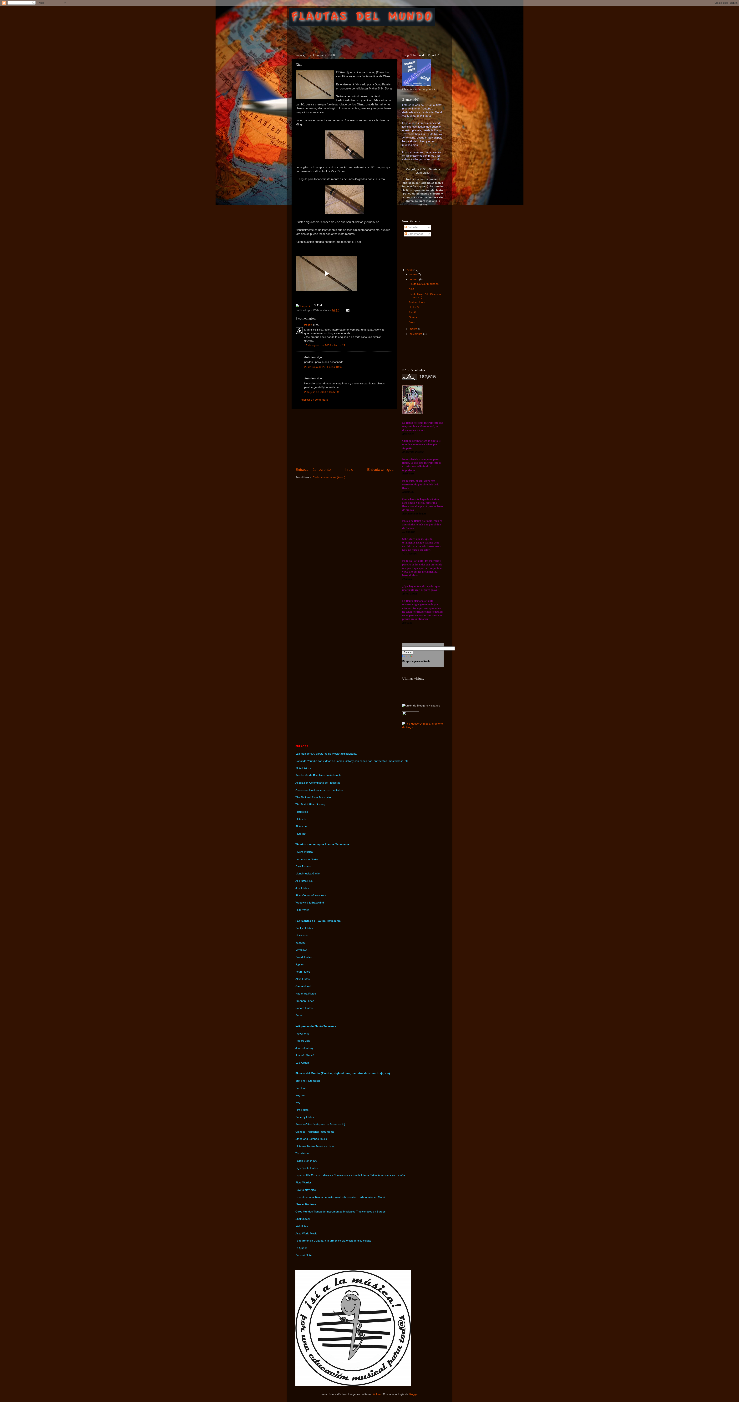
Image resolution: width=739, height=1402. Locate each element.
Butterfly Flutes (304, 1117)
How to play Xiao (305, 1189)
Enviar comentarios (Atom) (329, 477)
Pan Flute (301, 1088)
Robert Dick (302, 1040)
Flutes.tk (300, 819)
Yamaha (300, 942)
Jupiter (299, 964)
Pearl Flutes (302, 971)
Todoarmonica (304, 1240)
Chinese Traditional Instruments (314, 1131)
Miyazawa (301, 950)
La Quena (301, 1248)
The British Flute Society (310, 804)
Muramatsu (302, 935)
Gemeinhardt (303, 986)
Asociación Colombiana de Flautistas (317, 782)
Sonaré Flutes (304, 1008)
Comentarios (415, 233)
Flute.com (301, 826)
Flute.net (300, 833)
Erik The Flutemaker (307, 1080)
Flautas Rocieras (305, 1204)
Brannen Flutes (304, 1001)
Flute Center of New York (310, 895)
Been (412, 322)
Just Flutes (302, 888)
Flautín (413, 312)
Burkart (299, 1015)
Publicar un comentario (314, 399)
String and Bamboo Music (311, 1138)
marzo (414, 328)
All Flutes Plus (304, 880)
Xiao (411, 288)
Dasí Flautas (303, 866)
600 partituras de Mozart (325, 753)
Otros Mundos (304, 1211)
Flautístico (301, 811)
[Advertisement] (362, 35)
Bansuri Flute (303, 1255)
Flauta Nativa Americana (424, 283)
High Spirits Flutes (306, 1168)
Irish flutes (301, 1226)
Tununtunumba (304, 1197)
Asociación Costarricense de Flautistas (319, 790)
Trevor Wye (302, 1033)
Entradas (413, 227)
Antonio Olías (303, 1124)
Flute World (302, 910)
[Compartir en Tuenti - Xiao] (303, 306)
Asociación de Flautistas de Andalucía (318, 775)
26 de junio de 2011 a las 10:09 (323, 367)
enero (413, 274)
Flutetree (300, 1146)
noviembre (416, 333)
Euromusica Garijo (306, 859)
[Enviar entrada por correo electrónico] (347, 310)
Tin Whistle (302, 1153)
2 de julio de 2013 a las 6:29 (321, 392)
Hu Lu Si (414, 307)
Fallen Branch (303, 1160)
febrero (414, 279)
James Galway (304, 1048)
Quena (413, 317)
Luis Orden (302, 1062)
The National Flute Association (313, 797)
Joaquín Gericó (304, 1055)
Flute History (303, 768)
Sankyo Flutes (304, 928)
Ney (297, 1102)
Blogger (413, 1394)
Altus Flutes (302, 979)
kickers (377, 1394)
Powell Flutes (303, 957)
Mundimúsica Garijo (307, 873)
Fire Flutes (301, 1109)
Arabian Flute (417, 302)
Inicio (349, 470)
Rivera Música (304, 851)
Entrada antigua (380, 470)
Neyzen (300, 1095)
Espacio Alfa (302, 1175)
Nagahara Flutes (305, 993)
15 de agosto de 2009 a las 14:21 (324, 345)
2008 (409, 270)
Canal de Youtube (306, 761)
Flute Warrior (303, 1182)
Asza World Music (306, 1233)
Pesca (308, 324)
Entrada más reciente (313, 470)
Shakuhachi (302, 1218)
